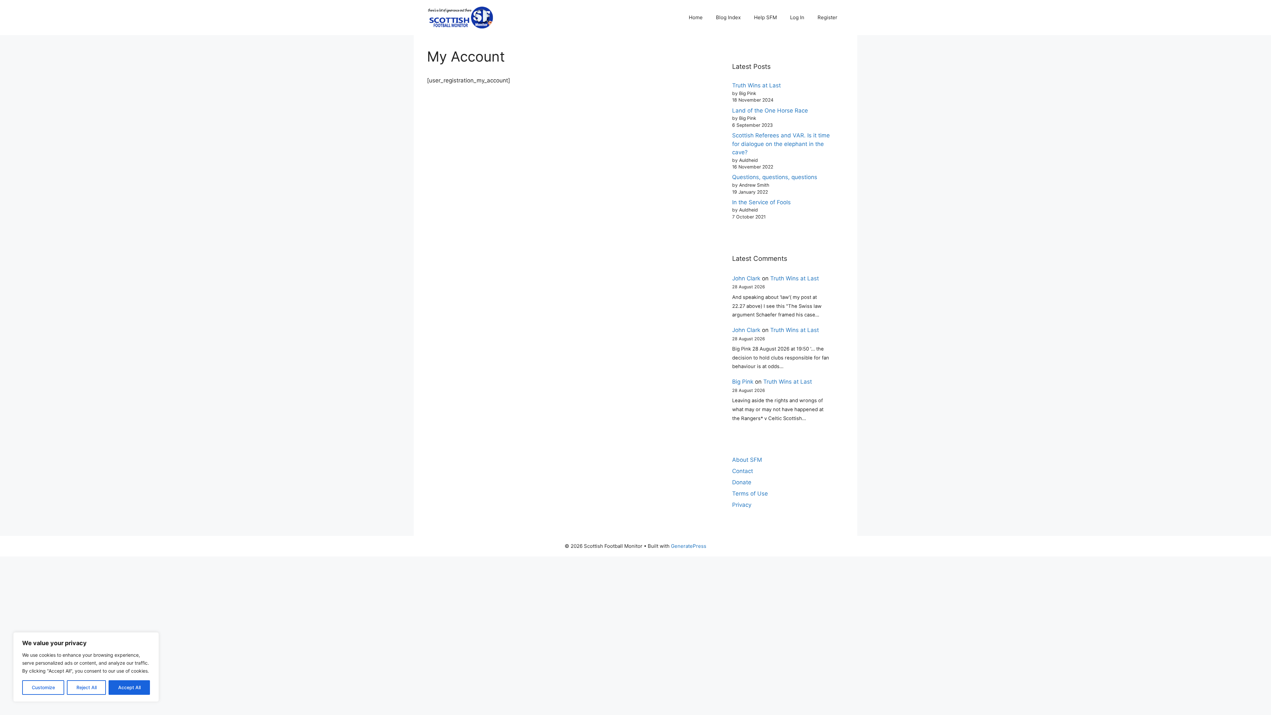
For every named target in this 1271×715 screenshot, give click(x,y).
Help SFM (765, 17)
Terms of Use (750, 493)
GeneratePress (688, 546)
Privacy (741, 504)
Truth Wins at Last (756, 85)
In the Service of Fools (761, 202)
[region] (86, 667)
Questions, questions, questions (774, 177)
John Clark (746, 278)
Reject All (86, 687)
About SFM (747, 459)
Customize (43, 687)
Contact (742, 471)
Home (696, 17)
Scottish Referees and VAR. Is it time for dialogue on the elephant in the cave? (781, 144)
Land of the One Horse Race (770, 110)
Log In (797, 17)
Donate (741, 482)
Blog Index (728, 17)
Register (827, 17)
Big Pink (742, 381)
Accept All (129, 687)
